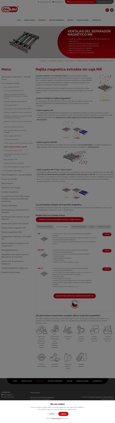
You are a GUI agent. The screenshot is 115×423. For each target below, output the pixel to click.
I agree (63, 414)
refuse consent (56, 418)
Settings (51, 414)
